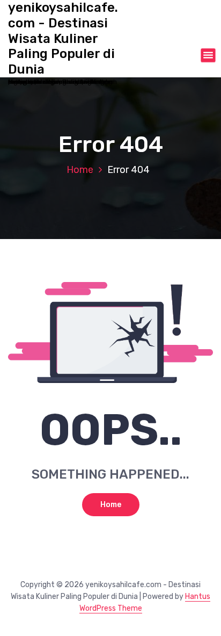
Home (80, 170)
